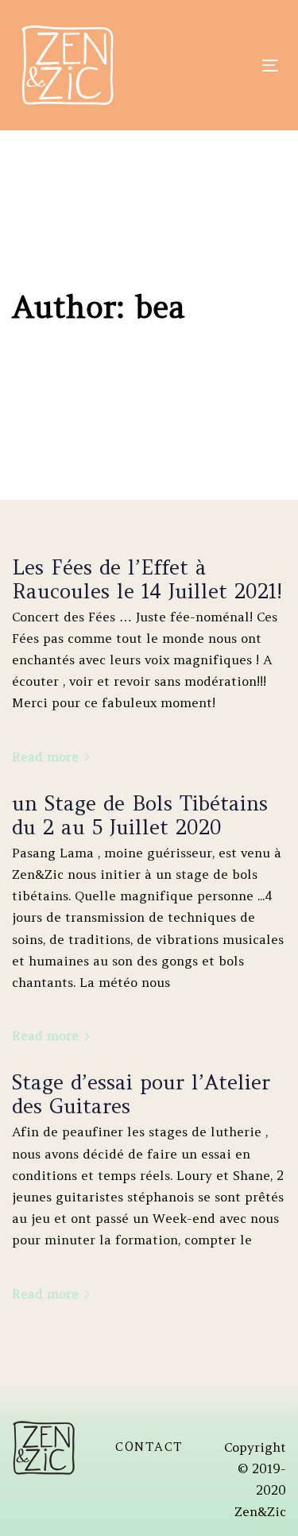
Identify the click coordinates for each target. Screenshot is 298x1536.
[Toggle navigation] (210, 66)
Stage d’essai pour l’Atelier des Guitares (141, 1094)
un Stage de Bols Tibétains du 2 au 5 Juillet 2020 (140, 815)
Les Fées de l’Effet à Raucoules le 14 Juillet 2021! (147, 579)
